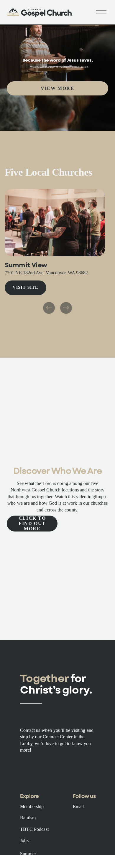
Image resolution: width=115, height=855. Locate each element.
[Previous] (49, 308)
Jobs (24, 840)
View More (57, 88)
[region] (57, 252)
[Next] (66, 308)
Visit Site (25, 287)
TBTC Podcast (34, 829)
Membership (32, 806)
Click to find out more (32, 523)
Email (78, 806)
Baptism (28, 817)
